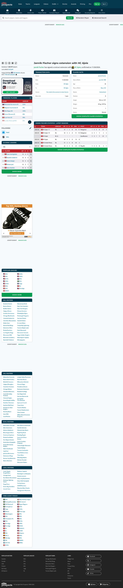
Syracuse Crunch (22, 403)
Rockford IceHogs (22, 391)
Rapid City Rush (21, 432)
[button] (102, 11)
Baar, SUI (103, 88)
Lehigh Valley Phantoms (24, 377)
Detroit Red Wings (8, 325)
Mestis (7, 511)
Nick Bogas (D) (9, 111)
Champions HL (9, 519)
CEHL (21, 509)
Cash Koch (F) (8, 117)
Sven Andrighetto (12, 154)
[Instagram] (9, 63)
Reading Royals (21, 435)
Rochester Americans (23, 389)
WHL (24, 117)
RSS (69, 573)
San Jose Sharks (21, 318)
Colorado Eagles (7, 398)
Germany (4, 568)
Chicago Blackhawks (9, 316)
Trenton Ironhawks (22, 450)
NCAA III (22, 528)
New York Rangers (22, 308)
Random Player (83, 18)
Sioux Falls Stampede (23, 481)
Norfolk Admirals (21, 428)
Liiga (21, 283)
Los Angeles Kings (8, 332)
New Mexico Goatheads (23, 425)
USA (3, 564)
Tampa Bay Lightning (23, 325)
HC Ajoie (78, 67)
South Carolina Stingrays (21, 442)
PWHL (21, 543)
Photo (69, 568)
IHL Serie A (23, 502)
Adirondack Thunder (9, 425)
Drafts (54, 4)
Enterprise (70, 576)
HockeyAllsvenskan (10, 502)
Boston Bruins (7, 306)
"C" (49, 129)
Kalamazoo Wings (8, 456)
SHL (24, 108)
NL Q (56, 136)
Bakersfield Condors (8, 379)
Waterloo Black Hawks (23, 488)
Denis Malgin (11, 161)
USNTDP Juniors (21, 486)
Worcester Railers (22, 462)
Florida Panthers (7, 330)
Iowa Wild (5, 414)
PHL (21, 514)
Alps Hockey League (25, 499)
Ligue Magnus (23, 504)
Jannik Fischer (39, 67)
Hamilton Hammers (8, 403)
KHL (21, 279)
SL (6, 531)
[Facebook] (3, 63)
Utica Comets (21, 412)
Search (69, 18)
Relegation (83, 129)
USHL (24, 111)
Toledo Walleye (21, 448)
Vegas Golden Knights (23, 335)
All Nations (4, 571)
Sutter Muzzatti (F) (10, 114)
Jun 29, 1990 (102, 80)
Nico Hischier (11, 168)
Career (69, 578)
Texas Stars (20, 405)
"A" (49, 133)
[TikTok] (16, 63)
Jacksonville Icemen (8, 453)
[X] (6, 63)
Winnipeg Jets (21, 340)
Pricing (82, 4)
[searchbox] (38, 18)
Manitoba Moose (22, 379)
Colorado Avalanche (8, 318)
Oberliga (7, 538)
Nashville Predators (8, 340)
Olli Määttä (16, 73)
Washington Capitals (23, 337)
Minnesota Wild (7, 335)
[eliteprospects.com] (7, 4)
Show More (17, 171)
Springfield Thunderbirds (21, 399)
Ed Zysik (10, 69)
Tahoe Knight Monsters (23, 445)
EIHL (21, 506)
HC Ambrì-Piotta (47, 143)
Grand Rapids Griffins (9, 400)
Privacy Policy (71, 566)
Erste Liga (22, 511)
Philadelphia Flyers (22, 313)
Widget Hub (71, 559)
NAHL (21, 276)
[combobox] (38, 18)
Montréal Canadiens (8, 337)
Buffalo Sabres (7, 308)
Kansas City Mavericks (9, 458)
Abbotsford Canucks (8, 377)
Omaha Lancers (21, 476)
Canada (3, 561)
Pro (90, 4)
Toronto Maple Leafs (23, 328)
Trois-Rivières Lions (22, 453)
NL (20, 286)
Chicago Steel (7, 475)
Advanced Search (100, 18)
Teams (28, 4)
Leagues (37, 4)
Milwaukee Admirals (22, 382)
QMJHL (7, 291)
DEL (6, 533)
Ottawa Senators (22, 311)
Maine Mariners (7, 461)
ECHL (24, 104)
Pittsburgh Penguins (23, 316)
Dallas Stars (6, 323)
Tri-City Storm (21, 483)
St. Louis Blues (21, 323)
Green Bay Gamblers (9, 486)
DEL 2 (7, 535)
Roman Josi (10, 164)
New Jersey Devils (22, 304)
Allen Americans (7, 428)
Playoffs (83, 146)
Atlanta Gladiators (8, 430)
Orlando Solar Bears (22, 430)
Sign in (104, 4)
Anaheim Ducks (7, 304)
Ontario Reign (21, 384)
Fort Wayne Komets (8, 440)
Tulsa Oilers (20, 455)
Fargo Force (6, 484)
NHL (6, 274)
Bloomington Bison (8, 432)
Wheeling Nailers (22, 457)
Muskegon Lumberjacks (24, 473)
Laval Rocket (6, 416)
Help (69, 564)
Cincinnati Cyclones (8, 435)
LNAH (21, 531)
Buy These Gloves (16, 233)
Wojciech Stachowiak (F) (11, 108)
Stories (64, 4)
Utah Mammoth (21, 330)
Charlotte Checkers (8, 387)
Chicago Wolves (7, 389)
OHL (6, 288)
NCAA (7, 283)
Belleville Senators (8, 382)
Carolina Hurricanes (8, 313)
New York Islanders (22, 306)
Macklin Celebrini (12, 157)
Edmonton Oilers (7, 328)
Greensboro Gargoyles (9, 442)
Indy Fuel (5, 451)
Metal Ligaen (9, 514)
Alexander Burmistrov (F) (11, 104)
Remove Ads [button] (60, 24)
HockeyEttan (8, 506)
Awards (73, 4)
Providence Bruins (22, 387)
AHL (24, 114)
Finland (3, 566)
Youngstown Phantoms (23, 490)
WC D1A (7, 543)
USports (22, 533)
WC (6, 540)
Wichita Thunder (22, 460)
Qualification (84, 136)
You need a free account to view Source (57, 92)
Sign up (97, 4)
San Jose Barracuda (22, 396)
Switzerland (102, 92)
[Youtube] (12, 63)
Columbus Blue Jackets (9, 320)
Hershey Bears (7, 411)
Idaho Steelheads (8, 448)
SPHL (6, 281)
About (69, 561)
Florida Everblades (8, 437)
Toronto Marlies (21, 407)
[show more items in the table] (29, 122)
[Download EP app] (17, 86)
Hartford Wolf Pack (8, 405)
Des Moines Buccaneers (9, 478)
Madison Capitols (22, 471)
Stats (20, 4)
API (68, 571)
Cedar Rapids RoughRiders (6, 472)
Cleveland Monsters (8, 391)
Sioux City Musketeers (23, 478)
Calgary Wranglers (8, 384)
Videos (46, 4)
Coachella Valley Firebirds (7, 394)
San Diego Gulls (21, 394)
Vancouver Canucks (22, 332)
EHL (6, 516)
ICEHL (7, 545)
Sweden (4, 559)
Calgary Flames (7, 311)
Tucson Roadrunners (23, 410)
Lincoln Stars (6, 489)
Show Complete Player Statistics (89, 116)
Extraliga (22, 288)
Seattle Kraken (21, 320)
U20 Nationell (9, 504)
